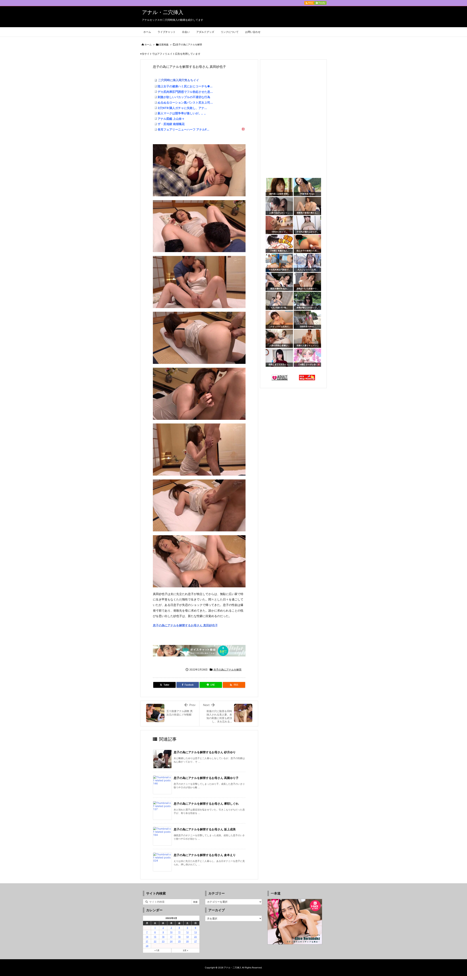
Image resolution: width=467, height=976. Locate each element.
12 (187, 932)
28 (147, 945)
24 (171, 941)
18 (179, 936)
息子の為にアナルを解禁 (189, 44)
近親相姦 (164, 44)
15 (155, 936)
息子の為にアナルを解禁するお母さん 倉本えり (205, 855)
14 (147, 936)
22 (155, 941)
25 (179, 941)
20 (195, 936)
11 (179, 932)
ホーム (148, 44)
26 (187, 941)
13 (195, 932)
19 (187, 936)
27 (195, 941)
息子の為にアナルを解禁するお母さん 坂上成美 (205, 829)
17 (171, 936)
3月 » (185, 950)
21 (147, 941)
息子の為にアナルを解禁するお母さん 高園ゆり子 (206, 778)
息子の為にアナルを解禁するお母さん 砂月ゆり (205, 752)
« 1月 (157, 950)
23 (163, 941)
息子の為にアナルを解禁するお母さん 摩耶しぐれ (206, 803)
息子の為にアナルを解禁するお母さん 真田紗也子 (185, 625)
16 (163, 936)
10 (171, 932)
